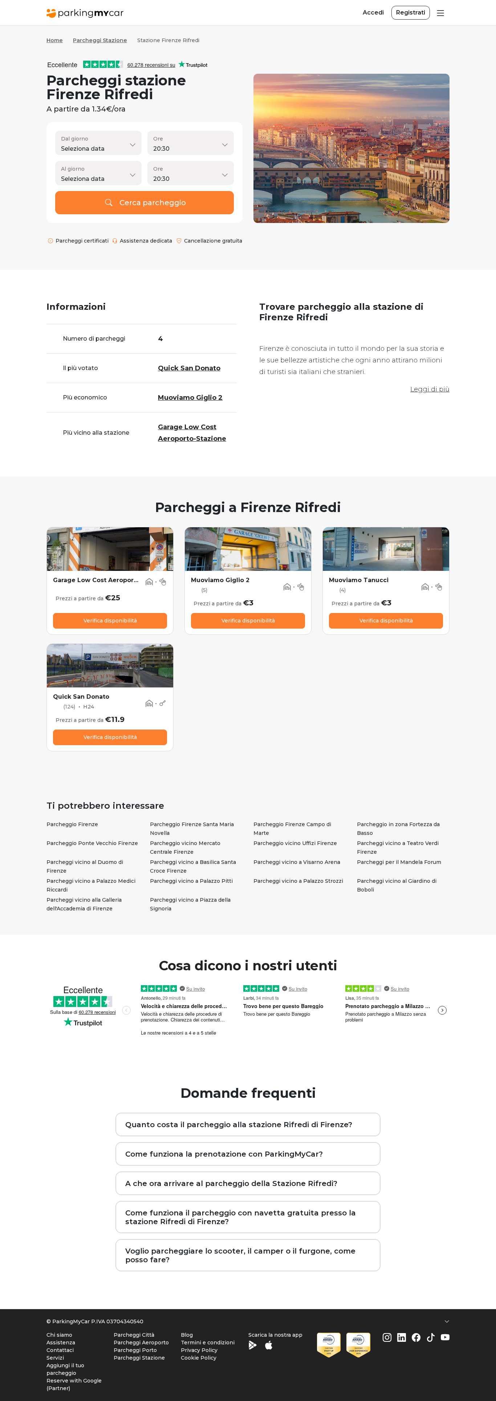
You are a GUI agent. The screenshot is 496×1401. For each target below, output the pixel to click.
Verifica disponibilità (110, 620)
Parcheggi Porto (135, 1350)
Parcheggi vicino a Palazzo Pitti (191, 881)
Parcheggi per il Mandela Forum (399, 862)
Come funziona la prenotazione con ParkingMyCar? (224, 1154)
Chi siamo (59, 1335)
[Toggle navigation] (440, 12)
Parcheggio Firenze (72, 824)
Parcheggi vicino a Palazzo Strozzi (298, 881)
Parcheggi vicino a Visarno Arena (296, 862)
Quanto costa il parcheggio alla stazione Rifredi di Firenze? (238, 1124)
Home (54, 40)
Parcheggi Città (134, 1335)
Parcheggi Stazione (100, 40)
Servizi (55, 1358)
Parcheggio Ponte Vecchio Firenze (92, 843)
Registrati (410, 12)
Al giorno (73, 169)
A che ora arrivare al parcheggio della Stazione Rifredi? (231, 1183)
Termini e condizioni (208, 1342)
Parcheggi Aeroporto (141, 1342)
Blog (187, 1335)
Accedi (373, 12)
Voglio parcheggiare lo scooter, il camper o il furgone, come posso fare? (240, 1255)
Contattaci (60, 1350)
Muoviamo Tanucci (359, 580)
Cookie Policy (198, 1358)
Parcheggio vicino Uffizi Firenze (295, 843)
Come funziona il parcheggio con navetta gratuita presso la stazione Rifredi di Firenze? (240, 1217)
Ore (158, 138)
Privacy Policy (199, 1350)
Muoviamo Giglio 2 (220, 580)
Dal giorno (74, 138)
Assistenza (60, 1342)
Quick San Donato (81, 696)
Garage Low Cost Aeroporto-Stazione (111, 580)
